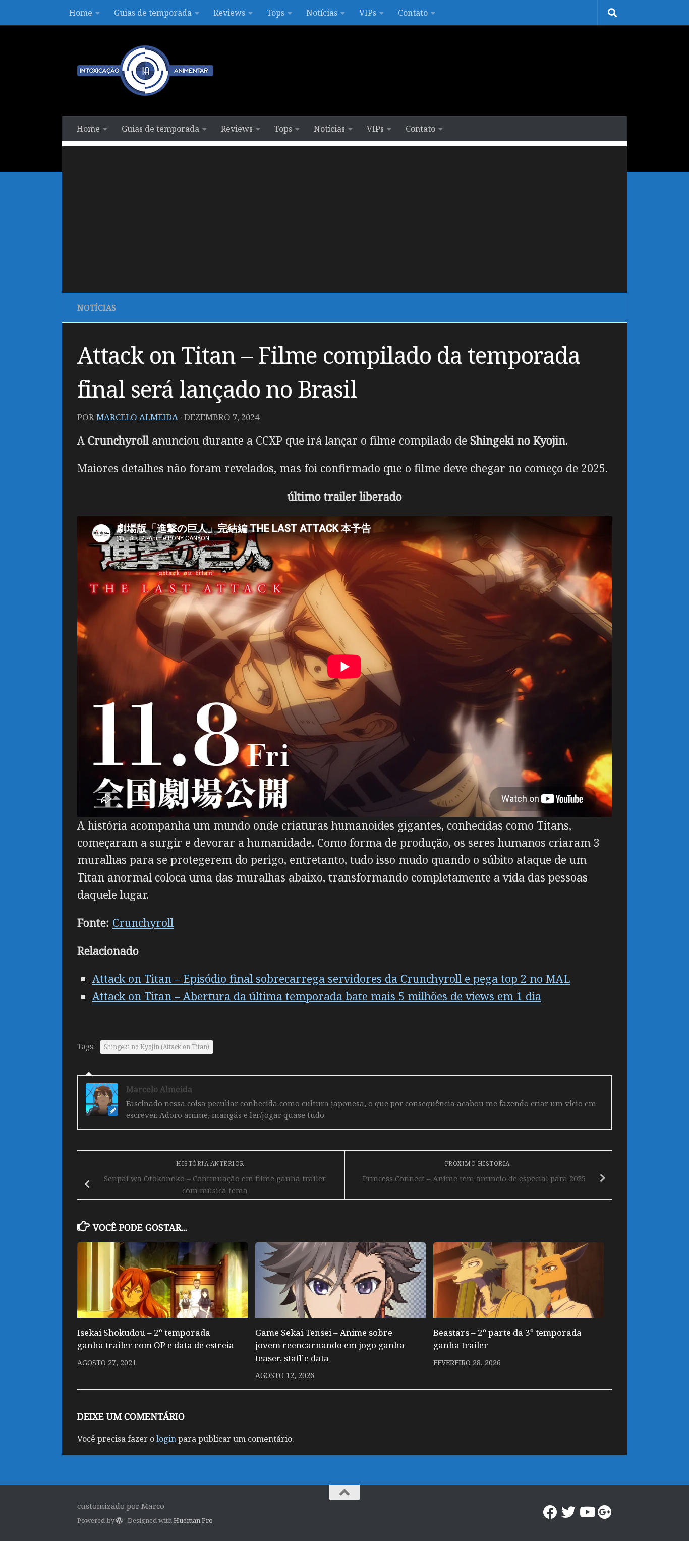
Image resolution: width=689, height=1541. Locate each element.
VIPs (367, 12)
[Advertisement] (344, 217)
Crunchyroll (143, 922)
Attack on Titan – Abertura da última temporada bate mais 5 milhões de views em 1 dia (316, 995)
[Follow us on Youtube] (587, 1512)
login (166, 1438)
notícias (96, 307)
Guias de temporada (153, 12)
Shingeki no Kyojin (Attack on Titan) (156, 1046)
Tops (275, 12)
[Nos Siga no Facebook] (550, 1512)
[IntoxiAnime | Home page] (145, 70)
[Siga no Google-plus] (605, 1512)
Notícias (321, 12)
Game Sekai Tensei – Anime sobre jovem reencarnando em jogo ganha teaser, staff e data (330, 1345)
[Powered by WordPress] (119, 1520)
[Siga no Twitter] (568, 1512)
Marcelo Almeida (137, 417)
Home (80, 12)
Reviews (229, 12)
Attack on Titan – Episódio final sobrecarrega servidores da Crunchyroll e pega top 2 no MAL (331, 978)
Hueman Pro (193, 1520)
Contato (413, 12)
